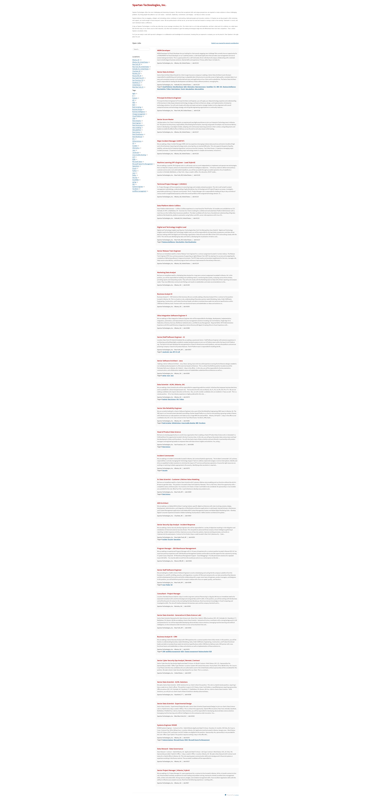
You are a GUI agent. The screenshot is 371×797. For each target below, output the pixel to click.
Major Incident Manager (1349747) (170, 141)
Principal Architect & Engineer (169, 98)
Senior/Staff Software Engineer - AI (171, 337)
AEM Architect (162, 503)
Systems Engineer (137, 186)
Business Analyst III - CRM (167, 637)
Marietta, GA (136, 73)
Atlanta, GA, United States (140, 62)
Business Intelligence (138, 111)
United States (136, 85)
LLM (133, 157)
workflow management (139, 191)
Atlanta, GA (135, 60)
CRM (133, 118)
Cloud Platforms (137, 116)
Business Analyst (137, 109)
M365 (133, 159)
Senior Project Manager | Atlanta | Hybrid (173, 770)
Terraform (135, 189)
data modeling (136, 127)
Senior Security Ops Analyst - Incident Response (176, 525)
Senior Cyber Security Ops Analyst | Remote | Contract (178, 660)
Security (134, 177)
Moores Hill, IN (136, 76)
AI (133, 96)
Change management (138, 114)
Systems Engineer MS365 (167, 725)
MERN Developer (163, 50)
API (133, 100)
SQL (133, 184)
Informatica (135, 148)
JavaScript (135, 152)
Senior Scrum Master (165, 119)
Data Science (136, 132)
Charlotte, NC (136, 71)
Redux (134, 175)
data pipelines (136, 130)
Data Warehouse (137, 136)
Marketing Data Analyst (166, 272)
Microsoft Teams (137, 161)
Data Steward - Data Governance (170, 749)
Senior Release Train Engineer (169, 251)
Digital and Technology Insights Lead (171, 227)
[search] (141, 49)
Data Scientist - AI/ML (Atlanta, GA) (171, 384)
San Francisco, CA (137, 80)
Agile (133, 93)
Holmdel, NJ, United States (140, 69)
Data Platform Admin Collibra (168, 206)
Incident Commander (165, 456)
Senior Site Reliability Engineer (169, 408)
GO (133, 143)
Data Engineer (136, 123)
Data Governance (137, 125)
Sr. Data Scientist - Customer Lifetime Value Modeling (178, 479)
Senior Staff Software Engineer (169, 570)
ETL (133, 139)
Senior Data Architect (165, 72)
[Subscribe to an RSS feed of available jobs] (225, 795)
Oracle (134, 168)
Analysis (134, 98)
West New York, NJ (137, 87)
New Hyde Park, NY (138, 78)
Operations (135, 166)
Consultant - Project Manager (168, 594)
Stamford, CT (136, 82)
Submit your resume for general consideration (225, 43)
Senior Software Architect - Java (170, 361)
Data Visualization (137, 134)
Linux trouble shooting (139, 155)
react (133, 173)
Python (134, 170)
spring (134, 182)
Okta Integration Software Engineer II (172, 315)
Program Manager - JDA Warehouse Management (176, 548)
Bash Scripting (136, 107)
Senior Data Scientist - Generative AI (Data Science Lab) (179, 615)
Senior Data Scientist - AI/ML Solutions (172, 682)
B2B (133, 105)
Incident (134, 146)
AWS (133, 102)
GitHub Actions (136, 141)
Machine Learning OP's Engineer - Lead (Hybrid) (176, 162)
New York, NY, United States (140, 67)
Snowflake (135, 180)
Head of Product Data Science (169, 432)
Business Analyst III (164, 294)
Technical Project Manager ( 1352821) (172, 184)
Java (133, 150)
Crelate (236, 795)
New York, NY (136, 64)
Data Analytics (136, 121)
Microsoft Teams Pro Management (142, 164)
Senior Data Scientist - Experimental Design (174, 704)
